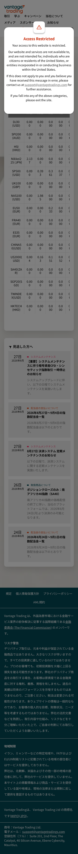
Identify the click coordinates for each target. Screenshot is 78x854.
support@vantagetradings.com (46, 85)
